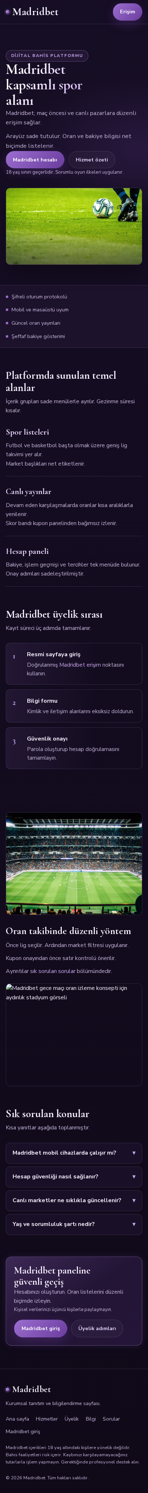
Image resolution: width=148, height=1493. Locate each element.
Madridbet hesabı (35, 159)
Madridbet (35, 11)
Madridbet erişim (80, 664)
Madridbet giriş (41, 1328)
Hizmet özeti (92, 159)
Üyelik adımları (97, 1328)
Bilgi (91, 1418)
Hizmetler (47, 1418)
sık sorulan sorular (52, 971)
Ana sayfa (17, 1418)
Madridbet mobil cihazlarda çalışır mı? (64, 1153)
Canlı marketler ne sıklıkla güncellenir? (67, 1200)
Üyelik (72, 1418)
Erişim (127, 11)
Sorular (111, 1418)
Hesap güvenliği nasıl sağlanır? (55, 1177)
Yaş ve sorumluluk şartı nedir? (54, 1224)
